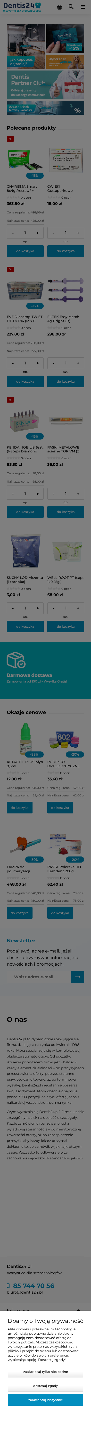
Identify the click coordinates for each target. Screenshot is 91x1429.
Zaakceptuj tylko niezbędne (45, 1372)
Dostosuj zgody (45, 1386)
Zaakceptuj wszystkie (45, 1400)
